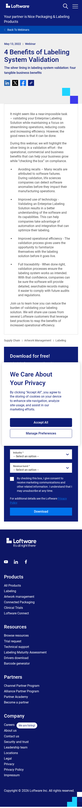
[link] (31, 83)
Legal (8, 758)
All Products (12, 585)
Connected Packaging (19, 602)
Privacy (9, 764)
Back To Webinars (18, 29)
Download (41, 511)
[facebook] (23, 83)
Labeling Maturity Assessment (25, 652)
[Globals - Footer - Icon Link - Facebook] (26, 562)
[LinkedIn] (16, 562)
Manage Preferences (41, 433)
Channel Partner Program (21, 686)
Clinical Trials (13, 608)
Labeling (61, 340)
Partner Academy (16, 697)
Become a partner (16, 702)
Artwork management (19, 597)
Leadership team (15, 747)
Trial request (12, 641)
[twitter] (15, 83)
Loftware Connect (16, 613)
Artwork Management (37, 340)
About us (10, 730)
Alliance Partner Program (21, 691)
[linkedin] (7, 83)
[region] (41, 404)
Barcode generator (17, 663)
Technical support (16, 647)
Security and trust (16, 742)
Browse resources (16, 635)
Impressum (12, 775)
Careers (9, 725)
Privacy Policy (14, 769)
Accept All (41, 422)
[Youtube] (6, 562)
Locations (11, 753)
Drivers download (16, 658)
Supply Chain (12, 340)
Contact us (11, 736)
